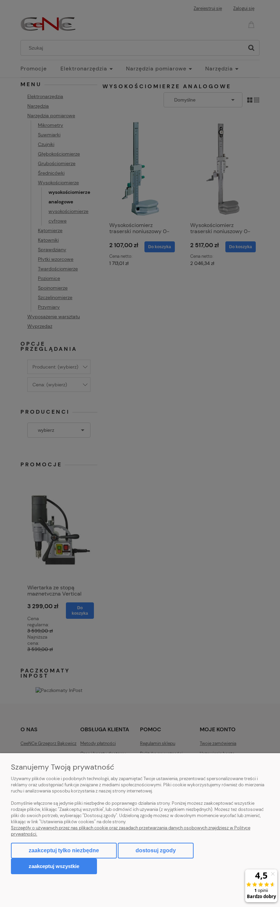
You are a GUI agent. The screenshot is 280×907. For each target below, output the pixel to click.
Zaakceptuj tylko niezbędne (64, 850)
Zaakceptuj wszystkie (54, 866)
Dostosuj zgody (156, 850)
